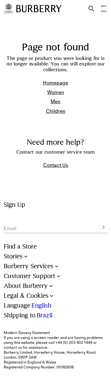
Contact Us (55, 165)
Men (55, 101)
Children (55, 111)
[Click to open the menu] (103, 8)
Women (55, 92)
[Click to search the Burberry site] (91, 8)
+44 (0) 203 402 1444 (74, 342)
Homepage (55, 82)
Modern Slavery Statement (27, 333)
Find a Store (20, 246)
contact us (13, 347)
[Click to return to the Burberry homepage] (39, 9)
